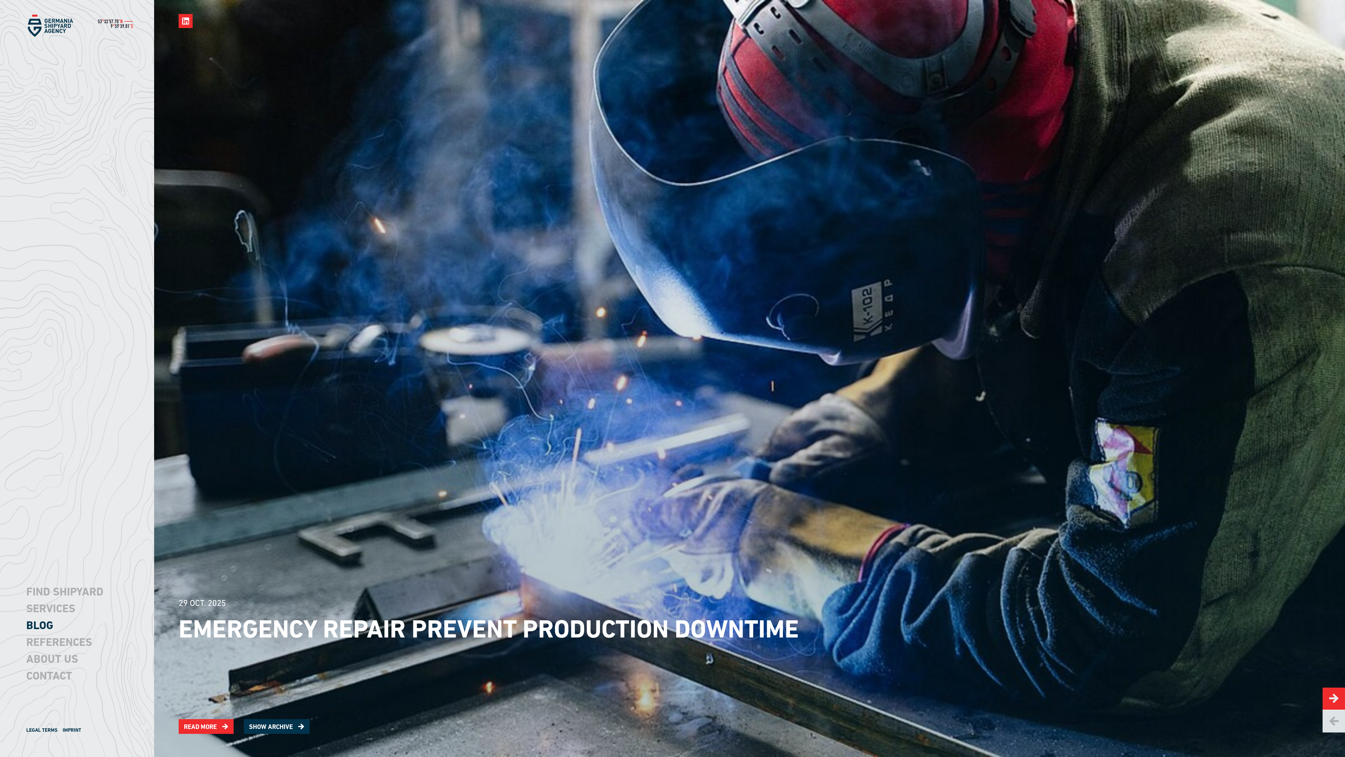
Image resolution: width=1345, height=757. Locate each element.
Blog (39, 625)
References (59, 642)
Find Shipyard (64, 591)
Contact (49, 675)
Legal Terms (41, 730)
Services (50, 608)
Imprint (72, 730)
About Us (52, 659)
